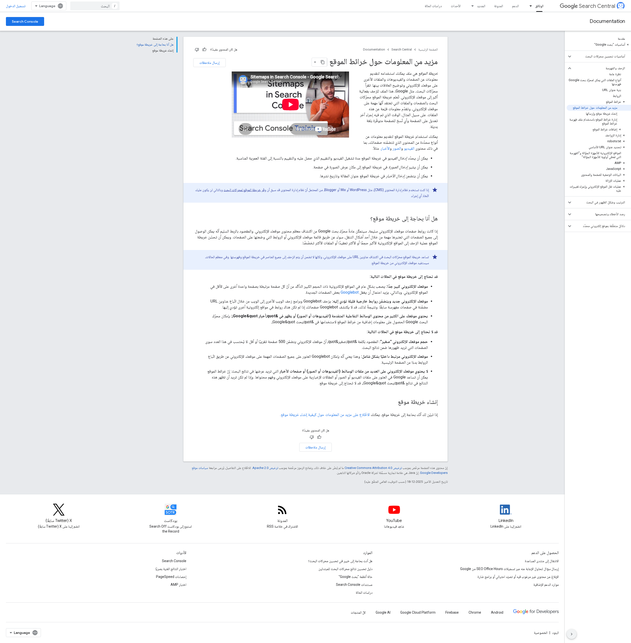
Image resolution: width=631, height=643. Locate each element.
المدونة (498, 6)
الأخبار (385, 148)
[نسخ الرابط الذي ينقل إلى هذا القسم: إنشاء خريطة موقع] (393, 402)
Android (497, 612)
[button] (599, 45)
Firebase (452, 612)
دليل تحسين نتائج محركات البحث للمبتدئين (345, 569)
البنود (555, 633)
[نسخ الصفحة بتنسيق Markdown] (322, 62)
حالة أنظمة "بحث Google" (355, 577)
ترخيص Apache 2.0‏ (265, 468)
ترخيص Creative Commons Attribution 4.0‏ (373, 468)
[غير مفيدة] (197, 49)
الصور (397, 148)
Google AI (383, 612)
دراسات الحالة (433, 6)
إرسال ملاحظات (209, 62)
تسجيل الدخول (15, 6)
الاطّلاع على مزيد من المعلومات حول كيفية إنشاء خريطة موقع (325, 414)
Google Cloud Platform (418, 612)
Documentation (607, 21)
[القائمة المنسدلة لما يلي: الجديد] (471, 6)
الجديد (481, 6)
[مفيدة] (204, 49)
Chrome (475, 612)
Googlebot (350, 292)
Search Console (25, 21)
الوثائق (539, 6)
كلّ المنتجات (358, 612)
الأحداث (456, 6)
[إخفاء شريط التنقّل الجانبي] (572, 634)
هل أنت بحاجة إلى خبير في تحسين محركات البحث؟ (340, 561)
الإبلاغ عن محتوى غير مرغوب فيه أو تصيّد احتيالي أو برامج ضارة (518, 577)
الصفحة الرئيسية (428, 49)
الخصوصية (540, 633)
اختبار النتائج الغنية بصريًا (170, 569)
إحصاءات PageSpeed (171, 577)
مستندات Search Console (354, 585)
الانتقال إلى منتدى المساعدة (542, 561)
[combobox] (95, 5)
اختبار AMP (178, 585)
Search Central (597, 6)
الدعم (515, 6)
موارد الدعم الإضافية (546, 585)
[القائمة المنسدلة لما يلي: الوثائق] (529, 6)
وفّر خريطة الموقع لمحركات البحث (245, 190)
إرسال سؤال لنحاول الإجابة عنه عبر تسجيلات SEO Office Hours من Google (509, 569)
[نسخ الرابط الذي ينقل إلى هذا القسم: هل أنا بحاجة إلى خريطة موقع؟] (365, 219)
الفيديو (409, 148)
